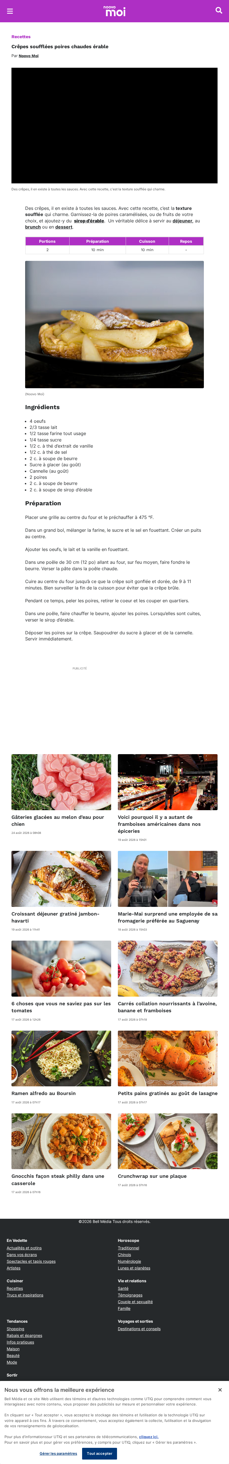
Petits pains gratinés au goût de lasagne (168, 1093)
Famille (124, 1308)
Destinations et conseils (139, 1328)
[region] (114, 1422)
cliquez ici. (149, 1436)
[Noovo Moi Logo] (114, 11)
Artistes (13, 1268)
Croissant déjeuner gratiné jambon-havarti (55, 917)
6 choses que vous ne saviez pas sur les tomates (61, 1007)
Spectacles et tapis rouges (31, 1261)
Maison (13, 1348)
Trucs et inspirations (25, 1295)
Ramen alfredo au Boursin (43, 1093)
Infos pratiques (20, 1342)
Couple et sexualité (135, 1301)
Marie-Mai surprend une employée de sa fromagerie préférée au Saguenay (168, 917)
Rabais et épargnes (24, 1335)
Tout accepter (99, 1453)
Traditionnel (128, 1248)
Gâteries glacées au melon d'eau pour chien (57, 820)
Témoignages (130, 1295)
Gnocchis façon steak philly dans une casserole (57, 1179)
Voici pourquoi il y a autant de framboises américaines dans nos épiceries (159, 824)
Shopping (15, 1328)
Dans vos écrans (22, 1254)
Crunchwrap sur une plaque (152, 1176)
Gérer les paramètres (58, 1453)
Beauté (13, 1355)
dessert (63, 227)
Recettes (21, 36)
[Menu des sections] (10, 11)
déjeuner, (183, 221)
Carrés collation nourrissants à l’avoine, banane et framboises (167, 1007)
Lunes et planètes (134, 1268)
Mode (12, 1362)
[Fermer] (220, 1390)
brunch (33, 227)
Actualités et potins (24, 1248)
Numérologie (129, 1261)
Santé (123, 1288)
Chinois (124, 1254)
